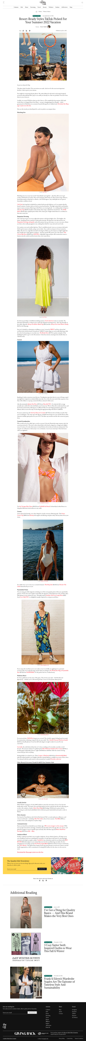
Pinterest (74, 1015)
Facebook (74, 1011)
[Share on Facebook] (23, 31)
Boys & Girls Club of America (71, 1032)
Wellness (51, 7)
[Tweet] (26, 31)
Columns (16, 7)
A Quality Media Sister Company (9, 1038)
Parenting (32, 7)
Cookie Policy (70, 1038)
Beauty (45, 7)
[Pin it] (30, 31)
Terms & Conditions (79, 1038)
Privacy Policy (62, 1038)
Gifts (21, 7)
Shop (71, 7)
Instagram (74, 1009)
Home (26, 7)
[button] (81, 2)
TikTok (74, 1013)
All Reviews (64, 7)
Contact (61, 1013)
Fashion (57, 7)
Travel (39, 7)
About (60, 1011)
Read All (48, 1027)
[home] (43, 2)
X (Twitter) (74, 1017)
